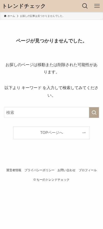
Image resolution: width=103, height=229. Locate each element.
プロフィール (88, 170)
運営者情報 (13, 170)
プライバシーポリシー (39, 170)
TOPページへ (51, 133)
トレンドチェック (24, 6)
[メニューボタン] (97, 6)
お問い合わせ (67, 170)
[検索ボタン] (85, 6)
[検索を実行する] (94, 112)
